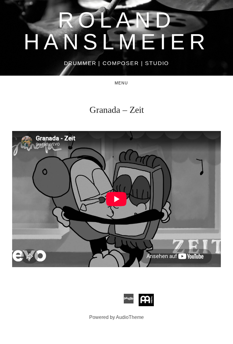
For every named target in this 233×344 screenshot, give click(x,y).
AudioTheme (130, 317)
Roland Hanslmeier (116, 31)
